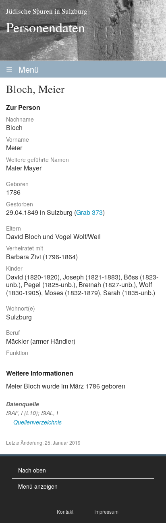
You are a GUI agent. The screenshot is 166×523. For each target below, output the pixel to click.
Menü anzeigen (38, 486)
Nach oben (32, 470)
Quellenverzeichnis (37, 422)
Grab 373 (89, 212)
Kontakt (65, 511)
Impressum (106, 511)
